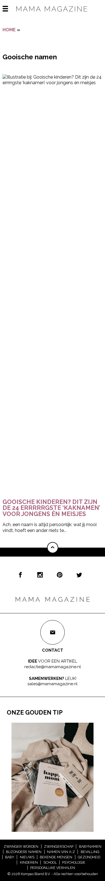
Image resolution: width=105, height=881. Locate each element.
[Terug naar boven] (52, 547)
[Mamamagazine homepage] (53, 14)
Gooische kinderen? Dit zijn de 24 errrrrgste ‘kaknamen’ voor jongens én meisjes (51, 507)
